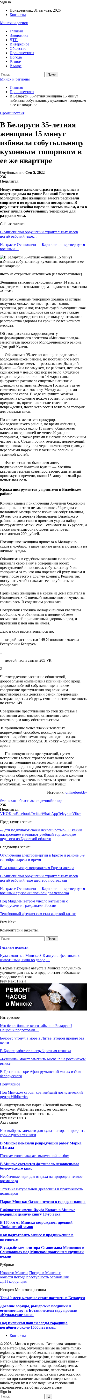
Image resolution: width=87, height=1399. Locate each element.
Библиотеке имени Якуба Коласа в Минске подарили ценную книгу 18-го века (37, 1212)
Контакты (18, 15)
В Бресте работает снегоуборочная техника (35, 1051)
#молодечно (40, 800)
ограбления (59, 1277)
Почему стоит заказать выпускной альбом (34, 1156)
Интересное (19, 44)
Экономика (19, 35)
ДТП (14, 40)
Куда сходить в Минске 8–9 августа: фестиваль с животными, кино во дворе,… (40, 957)
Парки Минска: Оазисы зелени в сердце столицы (43, 1202)
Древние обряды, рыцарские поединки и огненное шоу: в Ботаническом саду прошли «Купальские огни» (38, 1310)
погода (19, 1277)
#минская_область (15, 800)
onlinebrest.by (76, 792)
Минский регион (14, 23)
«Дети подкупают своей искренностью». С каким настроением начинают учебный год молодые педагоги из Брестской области (41, 834)
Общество (18, 48)
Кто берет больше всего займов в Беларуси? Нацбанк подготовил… (36, 1028)
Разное (15, 61)
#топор (56, 800)
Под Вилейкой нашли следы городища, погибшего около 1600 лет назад (34, 1325)
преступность (37, 1277)
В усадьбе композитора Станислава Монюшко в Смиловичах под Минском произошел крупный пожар (42, 1251)
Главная (16, 31)
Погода (16, 57)
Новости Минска (14, 1273)
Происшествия (22, 53)
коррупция (18, 1281)
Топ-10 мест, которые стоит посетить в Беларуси (42, 1298)
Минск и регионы (15, 79)
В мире (16, 66)
